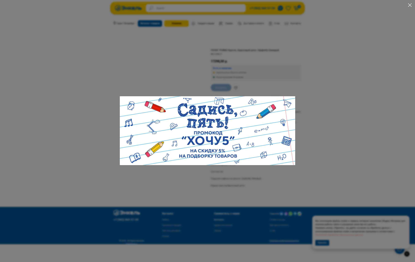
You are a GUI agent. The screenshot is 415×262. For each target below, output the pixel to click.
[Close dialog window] (409, 5)
